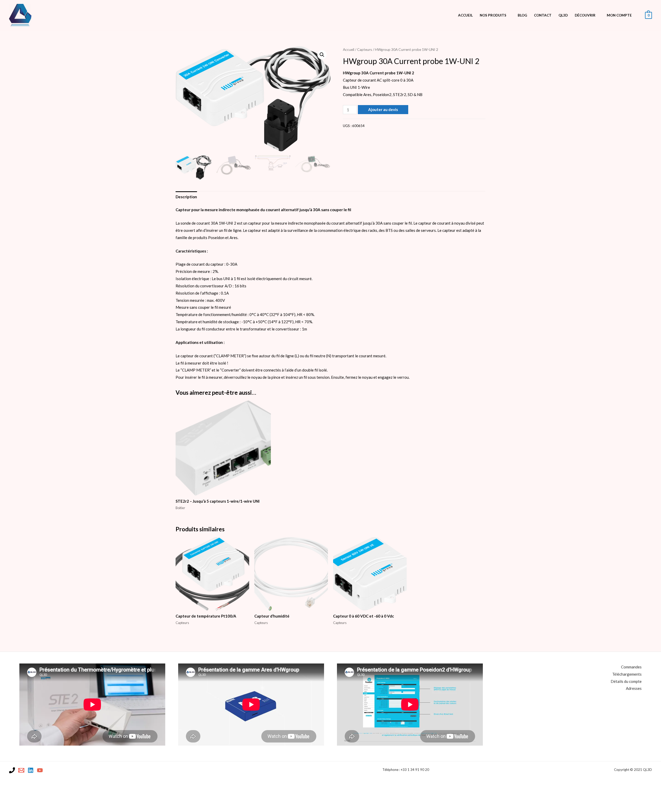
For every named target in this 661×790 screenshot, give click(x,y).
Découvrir (585, 15)
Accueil (465, 15)
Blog (522, 15)
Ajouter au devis (383, 109)
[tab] (186, 196)
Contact (543, 15)
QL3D (563, 15)
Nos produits (493, 15)
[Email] (21, 770)
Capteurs (364, 49)
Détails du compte (626, 681)
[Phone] (12, 770)
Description (186, 196)
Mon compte (619, 15)
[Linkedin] (31, 770)
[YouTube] (40, 770)
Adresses (634, 688)
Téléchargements (627, 674)
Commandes (631, 667)
